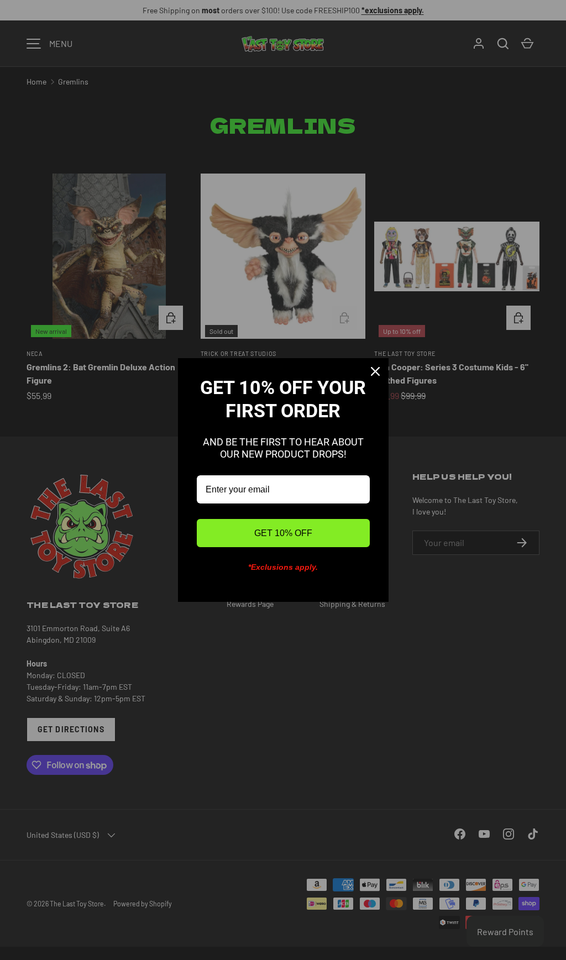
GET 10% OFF (283, 533)
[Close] (375, 371)
